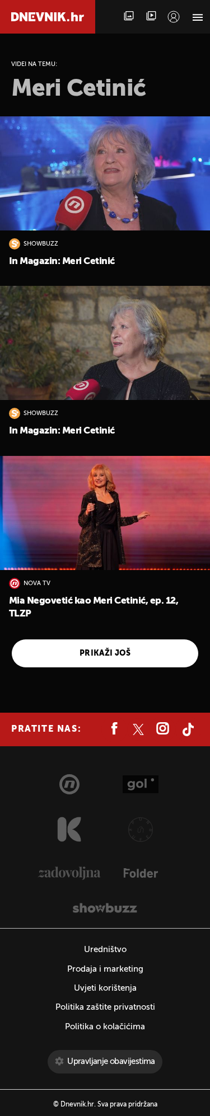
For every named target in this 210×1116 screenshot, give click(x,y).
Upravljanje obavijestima (111, 1061)
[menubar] (173, 17)
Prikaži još (105, 653)
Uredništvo (105, 949)
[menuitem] (173, 16)
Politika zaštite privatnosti (105, 1007)
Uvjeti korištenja (105, 988)
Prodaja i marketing (105, 969)
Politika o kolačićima (105, 1027)
